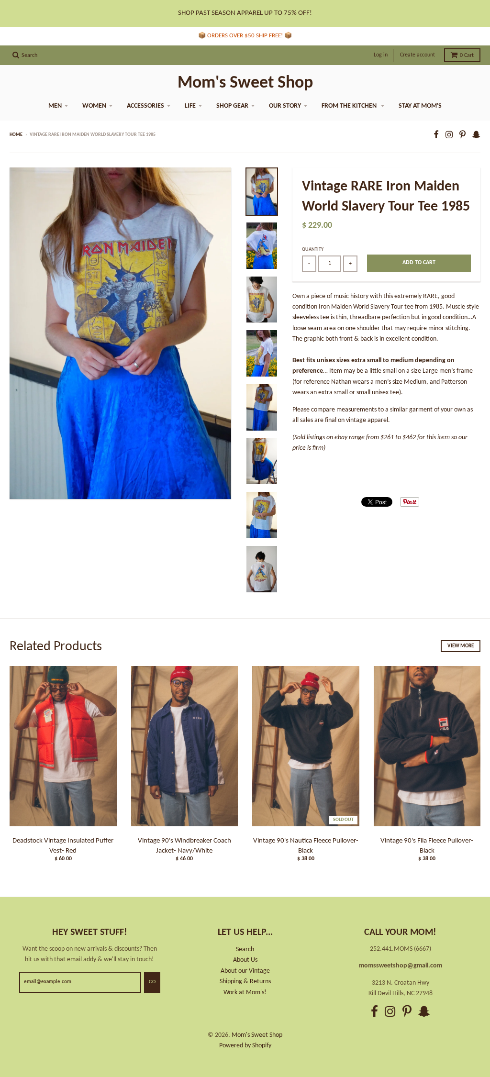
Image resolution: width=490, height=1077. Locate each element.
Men (55, 106)
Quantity (312, 249)
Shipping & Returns (245, 981)
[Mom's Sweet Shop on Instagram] (449, 136)
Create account (417, 55)
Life (190, 106)
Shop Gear (232, 106)
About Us (245, 960)
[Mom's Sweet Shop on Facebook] (436, 136)
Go (152, 982)
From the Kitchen (350, 106)
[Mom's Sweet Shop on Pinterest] (462, 136)
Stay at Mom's (420, 106)
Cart (467, 55)
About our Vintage (245, 971)
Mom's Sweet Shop (245, 83)
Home (16, 134)
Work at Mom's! (245, 992)
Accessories (145, 106)
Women (94, 106)
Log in (381, 55)
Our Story (285, 106)
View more (460, 646)
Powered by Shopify (245, 1045)
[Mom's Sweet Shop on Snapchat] (476, 136)
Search (245, 949)
